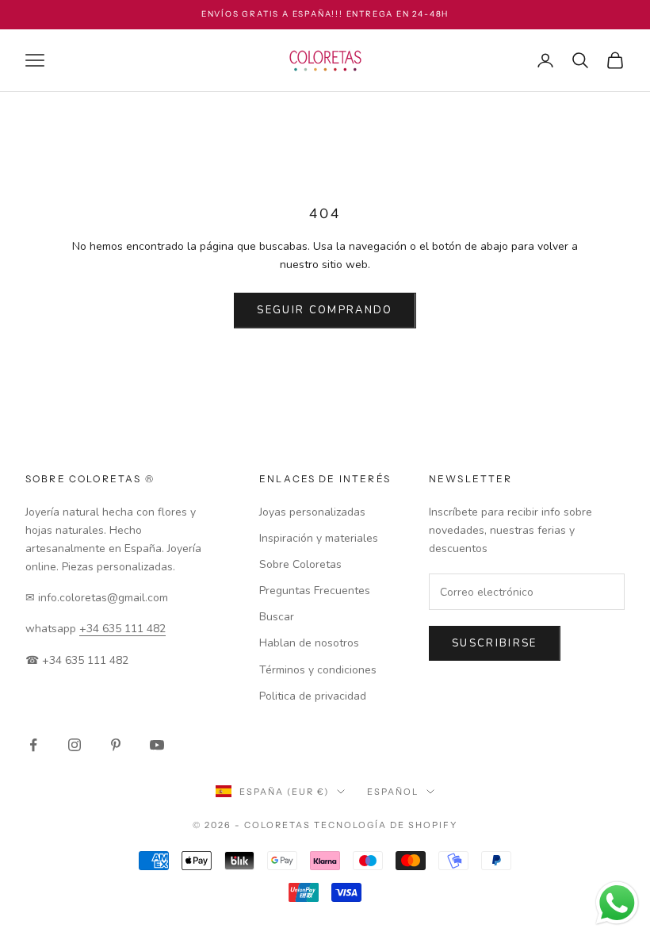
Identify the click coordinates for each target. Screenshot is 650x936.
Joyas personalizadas (312, 512)
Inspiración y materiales (318, 538)
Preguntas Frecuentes (314, 590)
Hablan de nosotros (309, 642)
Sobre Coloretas (300, 564)
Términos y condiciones (318, 669)
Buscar (276, 616)
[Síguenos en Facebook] (33, 745)
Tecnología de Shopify (385, 825)
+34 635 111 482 (122, 628)
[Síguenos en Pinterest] (116, 745)
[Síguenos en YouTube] (157, 745)
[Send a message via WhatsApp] (617, 903)
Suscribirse (494, 643)
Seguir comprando (324, 310)
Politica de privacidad (312, 696)
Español (393, 791)
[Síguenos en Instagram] (74, 745)
